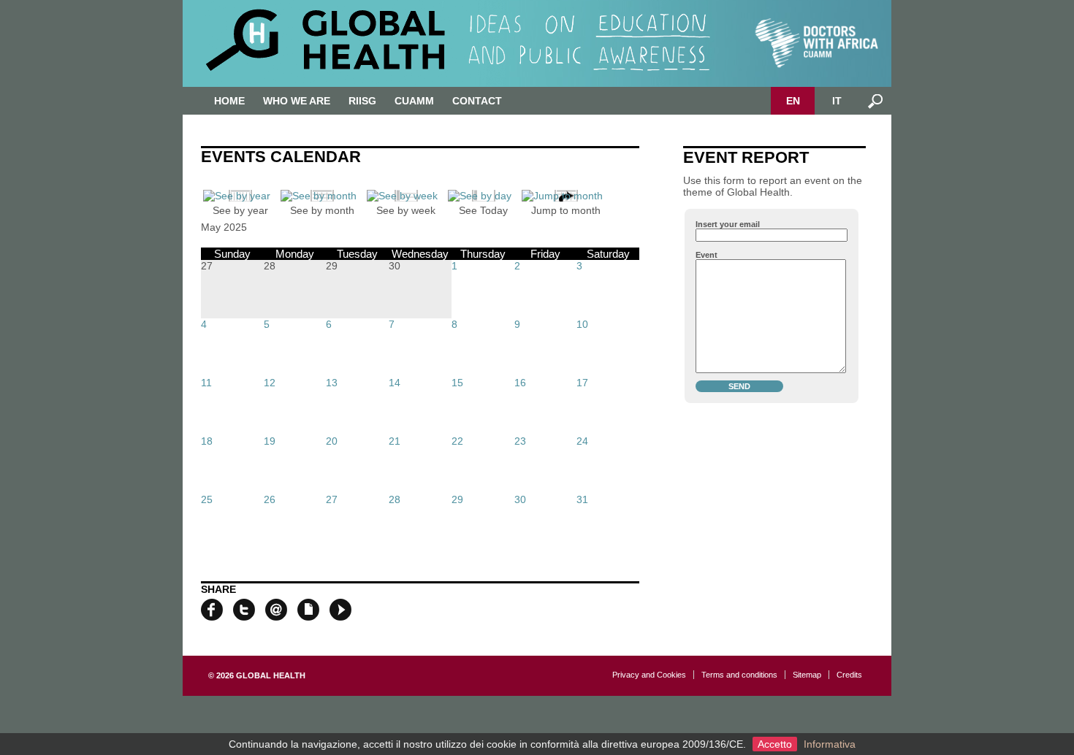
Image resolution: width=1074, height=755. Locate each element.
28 (394, 499)
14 (394, 382)
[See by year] (240, 196)
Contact (477, 101)
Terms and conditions (739, 674)
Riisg (362, 101)
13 (332, 382)
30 (520, 499)
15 (457, 382)
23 (520, 441)
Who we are (296, 101)
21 (394, 441)
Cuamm (414, 101)
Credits (849, 674)
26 (269, 499)
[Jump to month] (566, 196)
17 (582, 382)
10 (582, 324)
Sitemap (807, 674)
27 (332, 499)
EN (793, 101)
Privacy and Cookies (649, 674)
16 (520, 382)
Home (229, 101)
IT (837, 101)
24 (582, 441)
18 (207, 441)
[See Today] (483, 196)
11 (206, 382)
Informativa (830, 744)
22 (457, 441)
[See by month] (322, 196)
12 (269, 382)
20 (332, 441)
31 (582, 499)
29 (457, 499)
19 (269, 441)
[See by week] (406, 196)
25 (207, 499)
